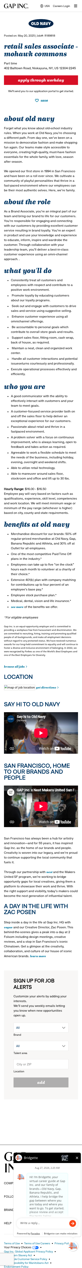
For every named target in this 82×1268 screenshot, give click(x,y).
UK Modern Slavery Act (18, 1255)
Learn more (38, 956)
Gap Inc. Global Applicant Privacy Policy (28, 1251)
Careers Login (61, 6)
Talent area (20, 1053)
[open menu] (75, 6)
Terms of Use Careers (37, 1243)
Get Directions (46, 687)
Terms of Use (12, 1243)
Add (41, 1082)
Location (19, 1071)
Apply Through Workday (41, 80)
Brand (17, 1034)
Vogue (8, 927)
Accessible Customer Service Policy (25, 1259)
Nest (49, 871)
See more (17, 606)
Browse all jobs (14, 666)
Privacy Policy (63, 1243)
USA (45, 6)
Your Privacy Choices (17, 1247)
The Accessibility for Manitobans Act (26, 1262)
